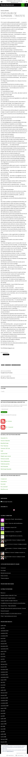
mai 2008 (3, 731)
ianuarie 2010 (4, 695)
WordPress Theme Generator (8, 377)
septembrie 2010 (4, 677)
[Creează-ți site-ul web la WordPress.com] (14, 1)
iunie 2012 (3, 638)
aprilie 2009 (3, 718)
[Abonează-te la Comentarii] (3, 427)
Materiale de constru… (10, 531)
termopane (7, 527)
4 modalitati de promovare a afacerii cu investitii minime (13, 603)
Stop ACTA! (14, 527)
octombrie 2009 (4, 703)
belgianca (7, 552)
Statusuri (8, 364)
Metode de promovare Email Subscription (13, 402)
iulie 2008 (3, 726)
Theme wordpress (5, 578)
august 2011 (3, 651)
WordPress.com (4, 489)
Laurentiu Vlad (4, 453)
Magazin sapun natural (6, 456)
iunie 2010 (3, 685)
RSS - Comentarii (9, 427)
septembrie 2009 (4, 705)
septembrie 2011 (4, 648)
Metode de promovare (7, 5)
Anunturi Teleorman (5, 440)
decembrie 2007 (4, 744)
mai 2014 (3, 628)
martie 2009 (3, 721)
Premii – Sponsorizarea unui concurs (9, 616)
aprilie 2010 (3, 690)
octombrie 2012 (4, 635)
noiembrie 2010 (4, 672)
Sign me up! (4, 412)
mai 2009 (3, 716)
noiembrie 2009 (4, 700)
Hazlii (2, 451)
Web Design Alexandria (6, 469)
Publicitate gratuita (5, 463)
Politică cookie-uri (10, 751)
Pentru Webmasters (5, 461)
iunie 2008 (3, 729)
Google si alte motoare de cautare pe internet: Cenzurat (13, 608)
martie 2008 (3, 736)
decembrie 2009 (4, 698)
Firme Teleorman (4, 445)
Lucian (6, 535)
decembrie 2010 (4, 669)
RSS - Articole (9, 421)
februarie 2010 (4, 692)
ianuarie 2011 (4, 666)
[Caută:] (14, 391)
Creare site (7, 519)
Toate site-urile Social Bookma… (16, 523)
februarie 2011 (4, 664)
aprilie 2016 (3, 625)
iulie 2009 (3, 710)
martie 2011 (3, 661)
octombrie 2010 (4, 674)
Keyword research (5, 611)
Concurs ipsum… (8, 548)
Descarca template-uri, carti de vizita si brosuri (11, 613)
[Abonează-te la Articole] (3, 421)
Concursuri (3, 568)
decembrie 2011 (4, 646)
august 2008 (3, 723)
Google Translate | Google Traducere (9, 600)
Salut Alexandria (4, 466)
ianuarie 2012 (4, 643)
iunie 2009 (3, 713)
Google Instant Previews (6, 371)
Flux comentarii (4, 486)
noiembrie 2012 (4, 633)
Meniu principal (26, 5)
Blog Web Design (4, 443)
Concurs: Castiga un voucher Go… (18, 552)
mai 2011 (3, 659)
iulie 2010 (3, 682)
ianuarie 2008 (4, 741)
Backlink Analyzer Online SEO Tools (9, 595)
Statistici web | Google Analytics (8, 598)
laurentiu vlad (12, 18)
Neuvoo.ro (3, 592)
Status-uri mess (5, 10)
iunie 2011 (3, 656)
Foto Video (3, 570)
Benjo (6, 523)
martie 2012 (3, 641)
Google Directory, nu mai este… (16, 535)
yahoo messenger (16, 364)
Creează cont (4, 479)
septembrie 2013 (4, 630)
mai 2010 (3, 687)
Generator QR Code (5, 448)
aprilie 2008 (3, 734)
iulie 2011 (3, 654)
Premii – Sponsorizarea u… (17, 519)
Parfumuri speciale (5, 458)
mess (3, 364)
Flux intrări (3, 484)
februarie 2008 (4, 739)
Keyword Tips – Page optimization (8, 605)
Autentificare (4, 481)
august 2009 (3, 708)
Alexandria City (4, 438)
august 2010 (3, 679)
